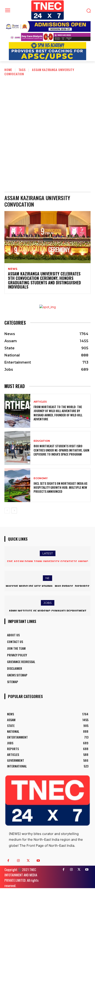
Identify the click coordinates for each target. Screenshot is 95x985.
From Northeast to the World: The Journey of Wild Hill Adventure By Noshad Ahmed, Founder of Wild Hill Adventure (58, 412)
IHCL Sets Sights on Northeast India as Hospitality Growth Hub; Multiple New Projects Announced (60, 487)
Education (42, 441)
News (12, 269)
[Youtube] (38, 861)
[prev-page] (7, 510)
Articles (40, 402)
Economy (41, 478)
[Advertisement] (47, 130)
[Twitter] (28, 861)
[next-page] (14, 510)
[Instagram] (18, 861)
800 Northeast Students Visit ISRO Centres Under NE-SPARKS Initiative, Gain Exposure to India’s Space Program (61, 450)
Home (8, 69)
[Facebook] (8, 861)
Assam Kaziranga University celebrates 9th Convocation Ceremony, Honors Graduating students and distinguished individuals (44, 280)
